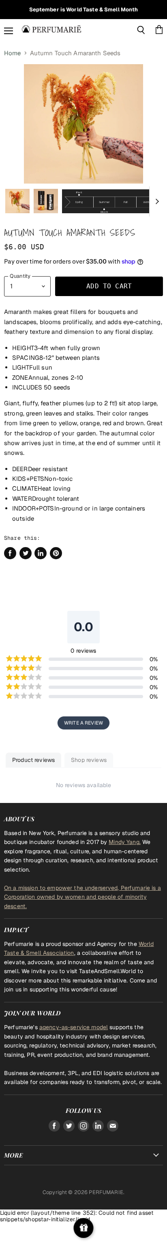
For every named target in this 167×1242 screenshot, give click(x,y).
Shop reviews (89, 760)
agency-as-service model (73, 1027)
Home (12, 53)
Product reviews (33, 760)
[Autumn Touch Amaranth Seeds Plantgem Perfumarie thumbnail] (17, 201)
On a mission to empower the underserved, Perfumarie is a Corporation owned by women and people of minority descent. (82, 897)
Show (84, 1228)
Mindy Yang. (125, 842)
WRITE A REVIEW (83, 723)
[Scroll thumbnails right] (155, 201)
